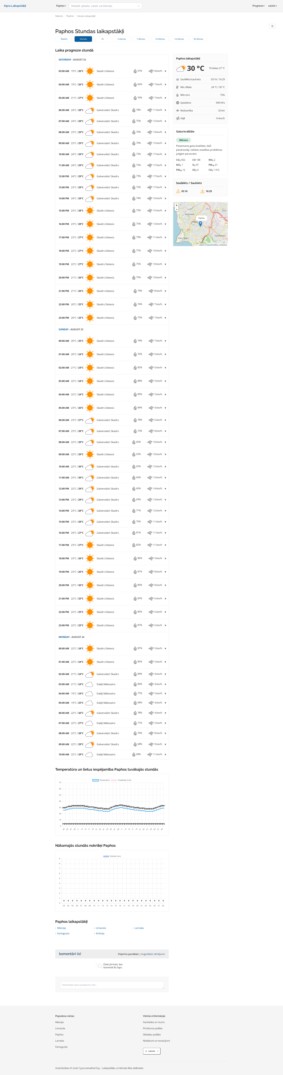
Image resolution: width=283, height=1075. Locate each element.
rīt (102, 39)
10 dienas (160, 39)
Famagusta (63, 933)
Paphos (70, 16)
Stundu (83, 39)
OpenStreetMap (212, 245)
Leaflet (201, 245)
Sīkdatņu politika (152, 1034)
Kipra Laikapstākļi (15, 6)
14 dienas (179, 39)
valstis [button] (272, 5)
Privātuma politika (152, 1028)
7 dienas (141, 39)
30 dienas (198, 39)
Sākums (59, 16)
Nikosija (61, 928)
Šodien (64, 39)
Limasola (101, 928)
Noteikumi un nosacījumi (156, 1040)
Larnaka (139, 928)
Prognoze (258, 5)
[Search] (138, 6)
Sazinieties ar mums (154, 1022)
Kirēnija (100, 933)
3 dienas (121, 39)
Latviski (151, 1051)
